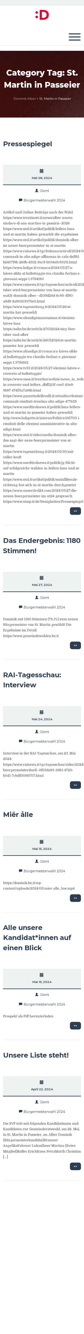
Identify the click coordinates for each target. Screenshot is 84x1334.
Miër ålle (18, 814)
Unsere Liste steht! (36, 1055)
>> (75, 511)
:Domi (44, 191)
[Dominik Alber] (42, 14)
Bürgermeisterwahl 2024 (44, 200)
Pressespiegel (27, 144)
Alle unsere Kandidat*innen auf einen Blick (37, 937)
